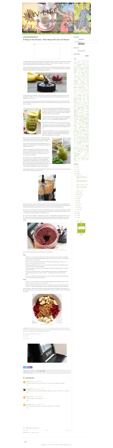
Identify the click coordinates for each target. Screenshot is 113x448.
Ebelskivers (81, 89)
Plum (88, 119)
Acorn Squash (79, 60)
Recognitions (76, 127)
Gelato (87, 94)
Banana (78, 65)
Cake (82, 72)
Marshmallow (82, 110)
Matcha (88, 110)
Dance (83, 87)
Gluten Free (86, 95)
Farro (79, 91)
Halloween (80, 100)
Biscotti (75, 68)
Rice (86, 127)
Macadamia (80, 107)
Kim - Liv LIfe (81, 230)
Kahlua (81, 104)
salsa (75, 159)
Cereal (79, 75)
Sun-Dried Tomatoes (81, 138)
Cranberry (83, 83)
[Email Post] (37, 370)
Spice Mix (82, 135)
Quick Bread (86, 124)
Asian (79, 63)
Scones (78, 133)
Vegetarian (76, 147)
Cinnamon (79, 78)
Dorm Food (76, 89)
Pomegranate (81, 120)
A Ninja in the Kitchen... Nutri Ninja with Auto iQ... (82, 187)
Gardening (75, 94)
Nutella (81, 112)
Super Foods (79, 139)
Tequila (81, 140)
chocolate (77, 154)
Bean (88, 65)
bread (87, 151)
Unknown (27, 381)
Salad (83, 130)
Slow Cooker (76, 134)
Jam (88, 103)
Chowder (82, 77)
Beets (80, 67)
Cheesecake (76, 76)
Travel (79, 144)
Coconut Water (82, 80)
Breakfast (81, 69)
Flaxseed (83, 91)
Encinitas (75, 90)
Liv (74, 107)
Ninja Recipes (26, 338)
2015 (76, 171)
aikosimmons (28, 389)
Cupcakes (82, 86)
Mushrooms (76, 112)
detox (88, 155)
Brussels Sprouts (81, 71)
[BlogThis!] (40, 371)
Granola (79, 98)
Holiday (75, 102)
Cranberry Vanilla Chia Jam (82, 184)
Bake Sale (84, 64)
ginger (75, 157)
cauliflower (87, 152)
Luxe (76, 107)
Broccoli (87, 69)
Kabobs (78, 104)
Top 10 (84, 142)
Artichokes (87, 61)
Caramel (78, 73)
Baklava (87, 64)
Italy (85, 103)
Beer (78, 67)
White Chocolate (77, 149)
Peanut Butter (81, 116)
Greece (88, 98)
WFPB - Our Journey (46, 33)
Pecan (88, 116)
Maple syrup (85, 108)
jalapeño (83, 158)
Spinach (87, 135)
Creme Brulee (79, 84)
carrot (81, 152)
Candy (75, 73)
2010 (76, 217)
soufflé (79, 159)
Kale (84, 104)
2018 (76, 166)
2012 (76, 213)
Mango (78, 108)
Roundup (75, 130)
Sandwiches (81, 131)
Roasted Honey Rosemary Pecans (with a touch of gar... (82, 177)
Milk (80, 111)
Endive (79, 90)
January (78, 209)
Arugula (75, 63)
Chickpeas (87, 76)
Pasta (87, 115)
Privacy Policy (68, 33)
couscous (81, 155)
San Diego (76, 131)
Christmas (87, 77)
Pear (86, 116)
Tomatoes (80, 142)
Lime (82, 106)
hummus (79, 158)
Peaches (75, 116)
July (77, 198)
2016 (76, 169)
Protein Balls (76, 123)
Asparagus (83, 63)
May (77, 202)
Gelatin (83, 94)
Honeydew (82, 102)
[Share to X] (42, 371)
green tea (87, 157)
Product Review (29, 372)
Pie (74, 119)
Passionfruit (82, 115)
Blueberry (83, 68)
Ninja (39, 67)
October (78, 192)
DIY (88, 86)
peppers (87, 158)
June (77, 200)
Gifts (75, 95)
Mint (83, 111)
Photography (86, 118)
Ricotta (83, 128)
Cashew (88, 73)
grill (75, 158)
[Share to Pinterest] (44, 371)
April (77, 203)
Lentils (78, 106)
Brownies (75, 71)
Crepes (84, 84)
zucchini (75, 161)
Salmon (87, 130)
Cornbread (76, 83)
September (78, 194)
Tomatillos (76, 142)
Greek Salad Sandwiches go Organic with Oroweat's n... (82, 181)
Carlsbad (83, 73)
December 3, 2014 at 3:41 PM (37, 404)
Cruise (88, 84)
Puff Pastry (82, 123)
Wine (82, 149)
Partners (62, 33)
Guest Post (82, 99)
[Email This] (39, 371)
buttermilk (76, 152)
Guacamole (76, 99)
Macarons (84, 107)
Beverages (87, 67)
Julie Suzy (28, 404)
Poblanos (75, 120)
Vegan (87, 145)
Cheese (87, 75)
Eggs (85, 89)
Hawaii (84, 100)
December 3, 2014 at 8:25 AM (38, 389)
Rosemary (87, 128)
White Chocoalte (86, 148)
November (78, 190)
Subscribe (81, 39)
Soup (75, 135)
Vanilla (82, 145)
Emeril (88, 89)
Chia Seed (81, 76)
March (77, 205)
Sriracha (75, 137)
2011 (76, 215)
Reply (27, 385)
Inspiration (81, 103)
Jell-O (75, 104)
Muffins (87, 111)
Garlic (79, 94)
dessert (84, 155)
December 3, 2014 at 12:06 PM (36, 396)
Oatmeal (75, 114)
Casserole (75, 75)
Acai (74, 60)
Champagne (83, 75)
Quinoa (75, 126)
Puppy (75, 124)
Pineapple (77, 119)
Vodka (83, 147)
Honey (79, 102)
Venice (80, 147)
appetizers (80, 151)
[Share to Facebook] (43, 371)
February (78, 207)
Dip (86, 87)
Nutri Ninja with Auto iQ (61, 95)
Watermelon (80, 148)
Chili (75, 77)
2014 (76, 173)
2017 (76, 167)
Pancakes (76, 115)
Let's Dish (25, 336)
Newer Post (25, 430)
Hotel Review (86, 102)
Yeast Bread (86, 149)
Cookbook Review (79, 81)
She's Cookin (26, 335)
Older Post (68, 430)
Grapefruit (84, 98)
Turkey (77, 145)
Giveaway (79, 95)
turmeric (83, 159)
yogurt (88, 159)
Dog (88, 87)
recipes (83, 231)
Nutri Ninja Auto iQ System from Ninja (43, 328)
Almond (84, 60)
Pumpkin (87, 123)
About (40, 33)
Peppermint (76, 118)
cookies (76, 155)
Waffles (87, 147)
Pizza (85, 119)
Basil (86, 65)
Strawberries (80, 137)
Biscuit (79, 68)
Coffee (87, 80)
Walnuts (75, 148)
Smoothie (87, 134)
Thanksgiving (86, 140)
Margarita (76, 110)
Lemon (75, 106)
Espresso (82, 90)
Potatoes (75, 122)
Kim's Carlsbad (76, 33)
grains (83, 157)
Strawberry (86, 137)
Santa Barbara (86, 131)
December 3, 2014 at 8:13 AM (36, 381)
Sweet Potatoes (85, 139)
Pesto (81, 118)
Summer (75, 138)
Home (35, 33)
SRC (80, 130)
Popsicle (87, 120)
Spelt (78, 135)
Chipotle (78, 77)
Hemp (88, 100)
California (86, 72)
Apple (78, 61)
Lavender (87, 104)
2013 (76, 211)
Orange (87, 114)
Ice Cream (76, 103)
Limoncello (86, 106)
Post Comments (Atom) (34, 432)
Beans (75, 67)
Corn (88, 81)
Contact (58, 33)
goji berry (79, 157)
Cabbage (79, 72)
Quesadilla (79, 124)
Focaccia (87, 91)
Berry (83, 67)
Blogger (69, 444)
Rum (78, 130)
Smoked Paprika (81, 134)
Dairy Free (77, 87)
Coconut (75, 80)
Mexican (75, 111)
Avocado (79, 64)
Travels (53, 33)
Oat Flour (86, 112)
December (78, 175)
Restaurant (81, 127)
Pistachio (82, 119)
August (78, 196)
